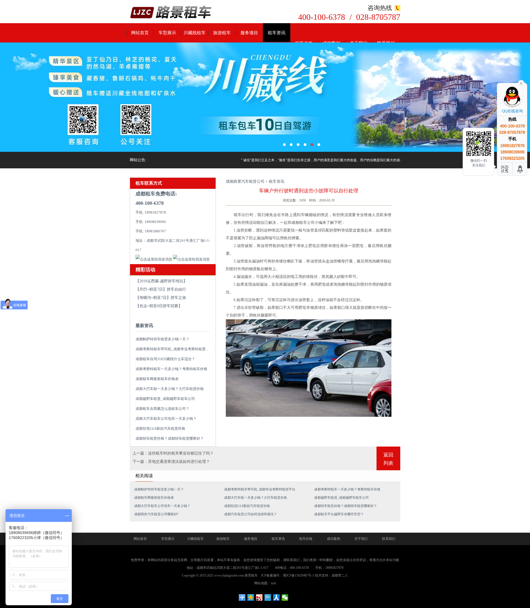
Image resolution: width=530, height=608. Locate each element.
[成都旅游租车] (265, 97)
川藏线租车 (195, 32)
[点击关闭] (521, 82)
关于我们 (361, 539)
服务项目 (249, 32)
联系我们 (388, 539)
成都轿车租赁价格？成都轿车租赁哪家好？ (170, 438)
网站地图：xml (265, 583)
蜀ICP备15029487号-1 (298, 575)
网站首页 (140, 32)
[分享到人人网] (276, 597)
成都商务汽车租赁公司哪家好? (156, 514)
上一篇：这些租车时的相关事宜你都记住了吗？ (173, 453)
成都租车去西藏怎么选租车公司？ (162, 409)
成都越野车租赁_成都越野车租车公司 (165, 399)
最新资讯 (144, 325)
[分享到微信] (285, 597)
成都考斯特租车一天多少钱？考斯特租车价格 (171, 369)
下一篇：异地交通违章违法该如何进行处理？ (171, 462)
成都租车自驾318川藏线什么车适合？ (165, 359)
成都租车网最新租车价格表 (157, 379)
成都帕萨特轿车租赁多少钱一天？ (162, 339)
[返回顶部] (520, 169)
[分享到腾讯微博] (267, 597)
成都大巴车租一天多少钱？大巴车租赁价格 (170, 389)
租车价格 (305, 539)
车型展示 (167, 32)
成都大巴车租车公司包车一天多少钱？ (166, 418)
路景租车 (251, 575)
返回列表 (388, 459)
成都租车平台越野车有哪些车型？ (339, 514)
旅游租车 (222, 32)
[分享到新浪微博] (259, 597)
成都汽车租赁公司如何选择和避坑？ (250, 514)
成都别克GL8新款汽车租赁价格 (160, 428)
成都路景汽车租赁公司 (245, 181)
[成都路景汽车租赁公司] (171, 12)
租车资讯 (276, 32)
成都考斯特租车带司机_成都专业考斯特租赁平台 (174, 349)
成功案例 (333, 539)
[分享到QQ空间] (250, 597)
